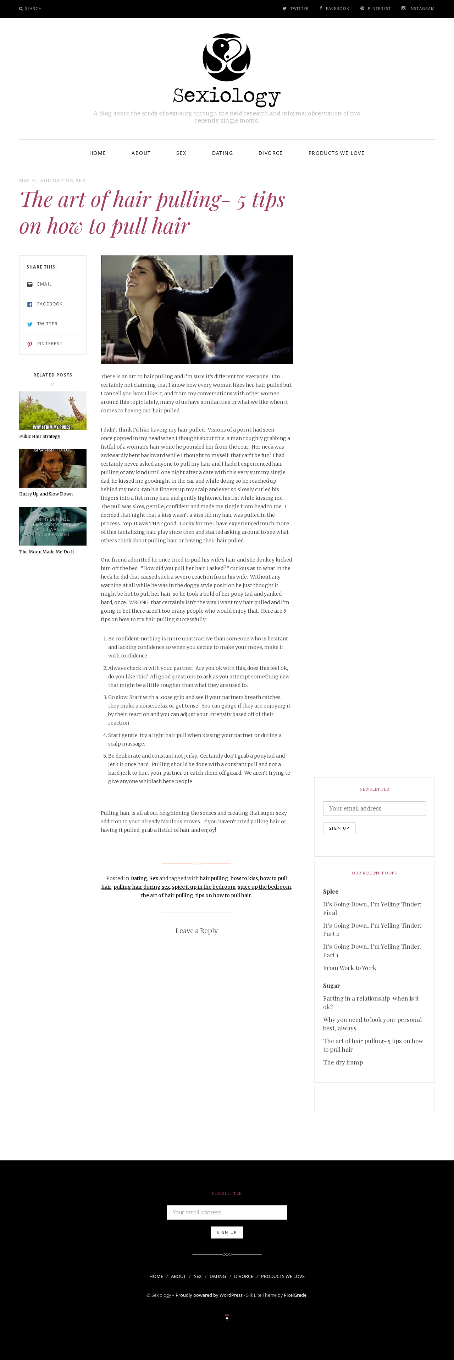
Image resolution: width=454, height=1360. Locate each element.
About (141, 153)
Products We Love (337, 153)
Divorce (271, 153)
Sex (181, 153)
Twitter (299, 8)
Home (97, 153)
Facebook (338, 8)
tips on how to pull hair (223, 895)
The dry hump (343, 1062)
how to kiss (244, 878)
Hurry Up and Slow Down (46, 494)
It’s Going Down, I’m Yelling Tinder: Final (372, 908)
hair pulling (214, 878)
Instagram (422, 8)
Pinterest (379, 8)
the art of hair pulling (167, 895)
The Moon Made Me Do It (46, 551)
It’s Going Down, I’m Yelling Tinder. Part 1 (372, 950)
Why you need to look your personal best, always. (372, 1023)
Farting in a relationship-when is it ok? (371, 1002)
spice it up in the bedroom (204, 887)
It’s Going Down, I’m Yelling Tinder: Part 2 (372, 929)
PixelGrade (295, 1295)
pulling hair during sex (142, 887)
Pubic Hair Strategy (39, 436)
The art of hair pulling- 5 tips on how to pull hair (373, 1045)
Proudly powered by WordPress (209, 1295)
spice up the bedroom (264, 887)
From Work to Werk (349, 967)
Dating (222, 153)
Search (33, 8)
